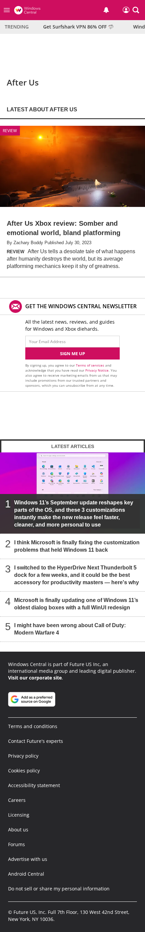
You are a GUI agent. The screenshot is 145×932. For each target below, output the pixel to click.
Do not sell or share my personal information (59, 888)
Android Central (26, 874)
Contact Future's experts (35, 741)
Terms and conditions (32, 726)
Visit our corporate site (35, 677)
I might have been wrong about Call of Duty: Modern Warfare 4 (70, 628)
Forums (16, 844)
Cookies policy (24, 770)
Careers (17, 800)
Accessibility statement (34, 785)
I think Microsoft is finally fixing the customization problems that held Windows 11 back (77, 545)
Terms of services (90, 365)
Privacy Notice (97, 370)
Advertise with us (27, 859)
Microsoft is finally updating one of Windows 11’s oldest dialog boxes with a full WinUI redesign (76, 603)
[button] (136, 10)
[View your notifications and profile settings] (106, 10)
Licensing (18, 815)
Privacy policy (23, 756)
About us (18, 829)
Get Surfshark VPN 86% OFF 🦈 (78, 26)
